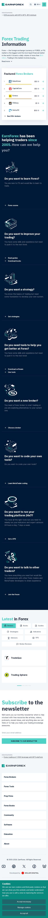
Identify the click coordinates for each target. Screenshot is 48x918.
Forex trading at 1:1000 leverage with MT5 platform (23, 757)
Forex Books (9, 805)
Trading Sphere (19, 675)
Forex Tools (9, 786)
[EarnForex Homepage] (13, 4)
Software (8, 825)
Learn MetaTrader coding (17, 483)
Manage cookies (24, 907)
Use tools (12, 372)
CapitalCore (17, 88)
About (6, 844)
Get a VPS (12, 539)
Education (8, 834)
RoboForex (17, 81)
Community (9, 815)
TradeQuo (16, 658)
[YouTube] (3, 866)
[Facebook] (34, 866)
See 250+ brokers (14, 116)
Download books (14, 261)
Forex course (13, 205)
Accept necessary (24, 902)
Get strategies (13, 316)
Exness (15, 96)
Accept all (24, 913)
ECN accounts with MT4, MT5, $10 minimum (20, 15)
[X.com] (24, 866)
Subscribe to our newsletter (24, 741)
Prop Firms (8, 796)
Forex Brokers (10, 777)
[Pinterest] (14, 866)
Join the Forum (14, 594)
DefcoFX (16, 110)
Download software (15, 369)
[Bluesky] (44, 866)
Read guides (13, 258)
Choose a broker (14, 428)
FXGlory (16, 103)
